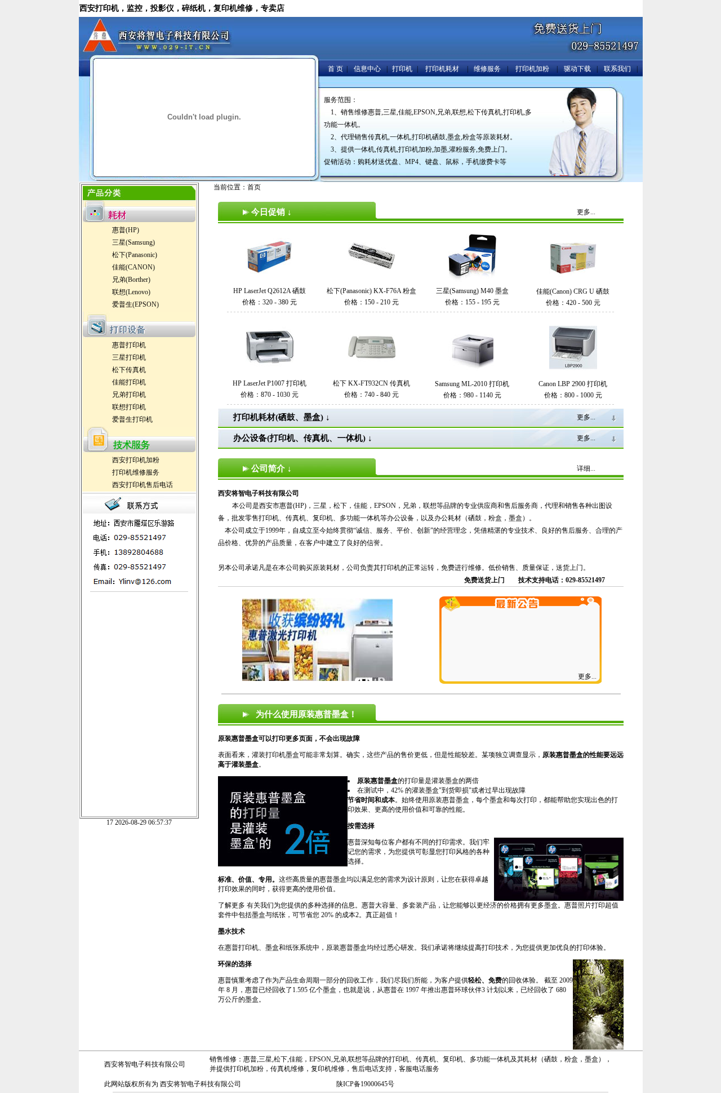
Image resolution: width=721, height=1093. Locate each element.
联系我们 (617, 69)
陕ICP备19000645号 (365, 1084)
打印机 (402, 69)
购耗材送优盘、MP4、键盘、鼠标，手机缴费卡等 (432, 162)
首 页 (335, 69)
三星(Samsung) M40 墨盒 (472, 291)
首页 (254, 187)
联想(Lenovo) (131, 292)
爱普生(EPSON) (135, 304)
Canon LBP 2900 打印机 (572, 384)
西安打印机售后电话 (142, 485)
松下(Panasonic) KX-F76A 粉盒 (371, 291)
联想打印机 (129, 407)
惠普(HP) (125, 230)
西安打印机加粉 (135, 460)
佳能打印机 (129, 382)
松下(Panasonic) (134, 255)
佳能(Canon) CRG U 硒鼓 (572, 291)
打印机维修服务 (135, 472)
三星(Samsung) (133, 242)
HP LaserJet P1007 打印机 (269, 383)
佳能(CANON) (133, 267)
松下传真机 (129, 370)
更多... (587, 676)
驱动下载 (577, 69)
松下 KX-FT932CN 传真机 (371, 383)
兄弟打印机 (129, 395)
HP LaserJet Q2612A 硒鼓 (269, 291)
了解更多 (231, 905)
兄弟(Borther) (131, 280)
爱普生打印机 (132, 419)
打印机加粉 (532, 69)
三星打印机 (129, 357)
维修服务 (487, 69)
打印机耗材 (442, 69)
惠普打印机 (129, 345)
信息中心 (367, 69)
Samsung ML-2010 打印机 (472, 384)
